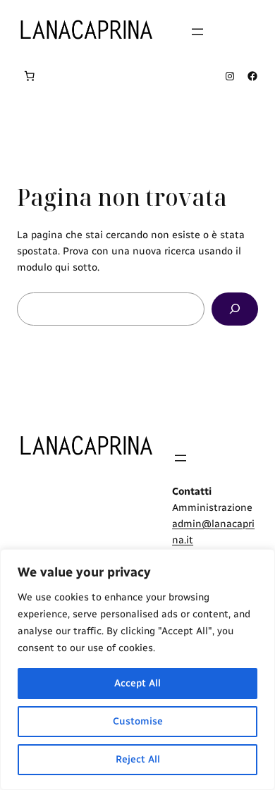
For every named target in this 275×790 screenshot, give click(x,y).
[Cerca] (235, 309)
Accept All (137, 683)
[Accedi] (253, 32)
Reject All (138, 759)
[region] (137, 669)
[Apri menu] (197, 31)
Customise (138, 721)
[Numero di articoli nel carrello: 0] (29, 76)
